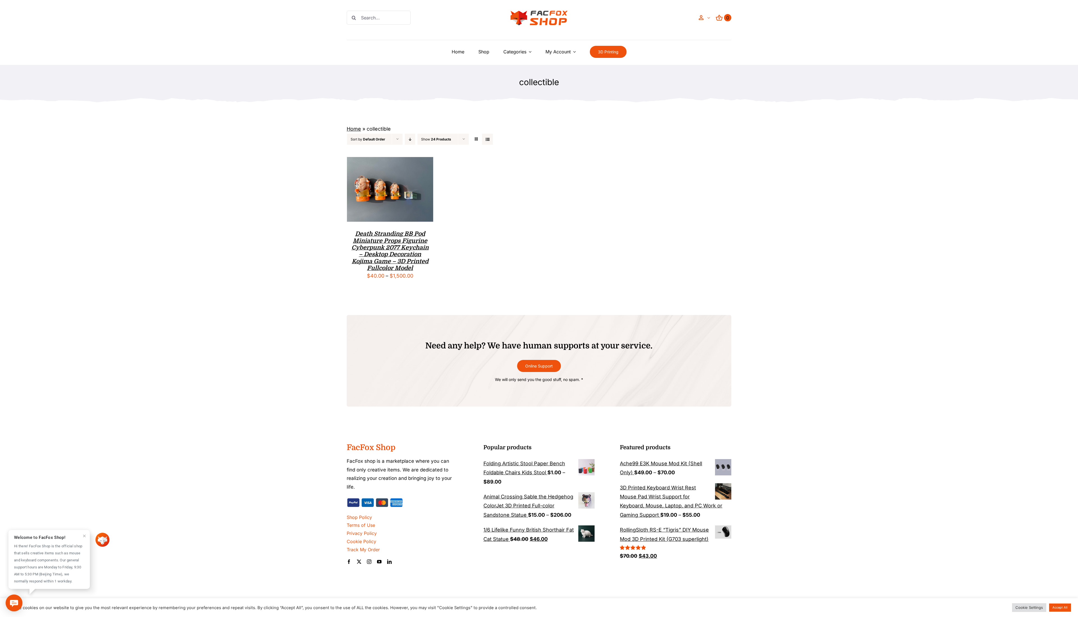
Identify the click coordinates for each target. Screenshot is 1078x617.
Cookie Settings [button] (1029, 607)
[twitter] (359, 561)
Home (354, 129)
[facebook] (349, 561)
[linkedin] (389, 561)
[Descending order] (410, 139)
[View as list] (487, 139)
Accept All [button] (1060, 607)
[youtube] (379, 561)
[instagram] (369, 561)
